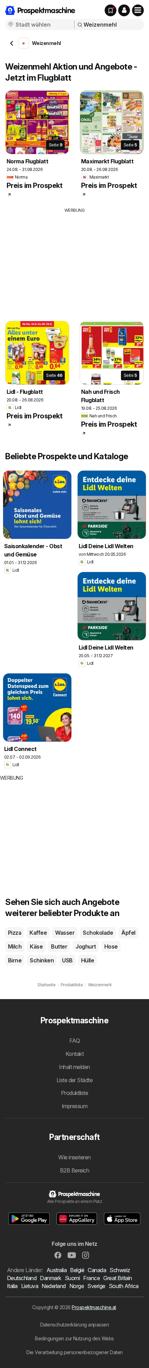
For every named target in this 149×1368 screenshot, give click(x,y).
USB (67, 960)
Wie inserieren (74, 1157)
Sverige (96, 1286)
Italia (12, 1286)
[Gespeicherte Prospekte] (110, 10)
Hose (111, 946)
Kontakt (74, 1053)
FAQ (74, 1040)
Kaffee (38, 932)
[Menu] (138, 10)
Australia (56, 1270)
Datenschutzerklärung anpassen (74, 1325)
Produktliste (74, 1092)
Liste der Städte (74, 1080)
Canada (97, 1270)
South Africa (124, 1286)
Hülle (87, 960)
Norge (76, 1286)
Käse (36, 946)
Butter (59, 946)
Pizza (14, 932)
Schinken (42, 960)
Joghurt (86, 946)
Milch (14, 946)
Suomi (72, 1278)
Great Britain (117, 1278)
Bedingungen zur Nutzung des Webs (74, 1338)
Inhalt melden (74, 1066)
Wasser (64, 932)
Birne (14, 960)
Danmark (50, 1278)
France (91, 1278)
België (77, 1270)
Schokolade (98, 932)
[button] (124, 10)
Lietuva (29, 1286)
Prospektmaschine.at (94, 1307)
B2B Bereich (74, 1170)
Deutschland (21, 1278)
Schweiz (119, 1270)
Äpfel (128, 932)
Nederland (53, 1286)
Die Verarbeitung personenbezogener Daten (74, 1352)
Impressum (74, 1106)
